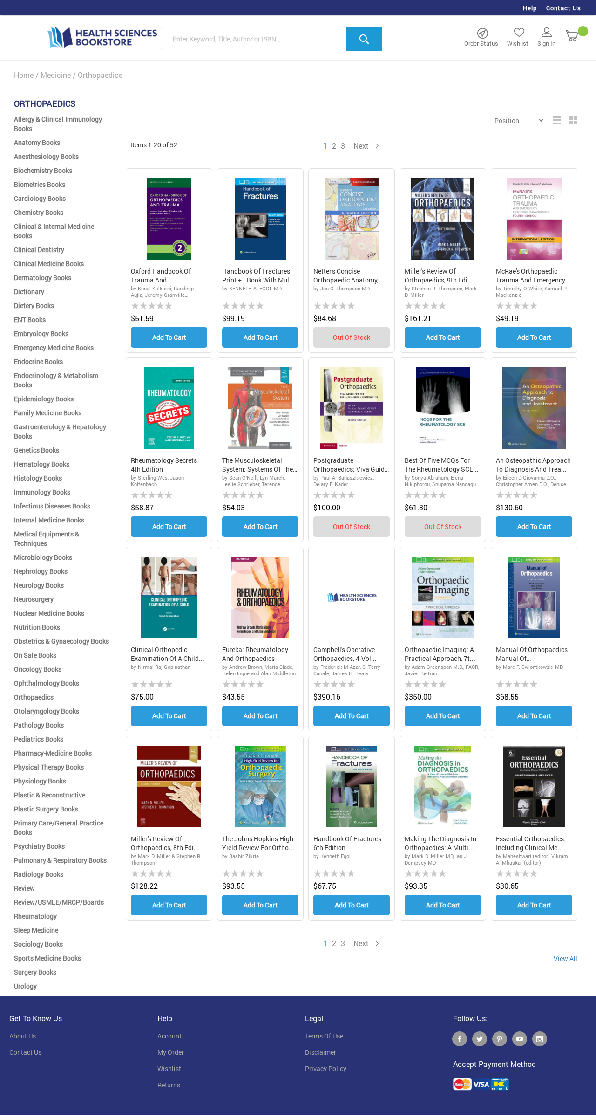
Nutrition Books (37, 627)
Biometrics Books (39, 184)
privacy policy (325, 1069)
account (169, 1036)
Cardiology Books (40, 198)
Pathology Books (39, 725)
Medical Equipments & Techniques (46, 538)
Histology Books (38, 478)
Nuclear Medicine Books (49, 613)
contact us (25, 1052)
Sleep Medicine (36, 930)
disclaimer (320, 1052)
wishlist (169, 1069)
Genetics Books (36, 450)
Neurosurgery (34, 599)
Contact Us (563, 8)
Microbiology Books (43, 557)
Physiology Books (40, 780)
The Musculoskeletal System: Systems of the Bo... (257, 465)
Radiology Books (38, 874)
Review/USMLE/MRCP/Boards (59, 902)
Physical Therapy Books (49, 767)
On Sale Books (35, 655)
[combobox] (271, 39)
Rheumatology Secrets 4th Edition (164, 465)
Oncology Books (37, 669)
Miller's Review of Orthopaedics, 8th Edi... (165, 843)
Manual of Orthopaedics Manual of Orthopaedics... (532, 654)
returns (168, 1085)
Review (24, 888)
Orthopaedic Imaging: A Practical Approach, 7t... (440, 654)
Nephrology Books (41, 571)
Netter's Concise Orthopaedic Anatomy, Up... (346, 276)
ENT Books (30, 319)
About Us (22, 1036)
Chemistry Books (38, 212)
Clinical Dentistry (39, 249)
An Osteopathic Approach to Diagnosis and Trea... (533, 465)
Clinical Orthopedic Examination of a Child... (167, 654)
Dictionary (29, 291)
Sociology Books (38, 944)
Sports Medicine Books (47, 958)
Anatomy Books (37, 142)
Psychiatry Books (39, 846)
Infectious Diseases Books (52, 506)
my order (170, 1052)
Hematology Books (41, 464)
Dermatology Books (42, 277)
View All (565, 958)
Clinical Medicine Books (49, 263)
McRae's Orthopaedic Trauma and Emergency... (533, 276)
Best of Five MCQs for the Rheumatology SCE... (442, 465)
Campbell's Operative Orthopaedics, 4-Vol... (345, 654)
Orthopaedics (34, 697)
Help (530, 8)
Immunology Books (42, 492)
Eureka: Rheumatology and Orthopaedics (255, 654)
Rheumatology (35, 916)
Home (24, 75)
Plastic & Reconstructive (49, 794)
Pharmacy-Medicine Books (53, 753)
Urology (25, 986)
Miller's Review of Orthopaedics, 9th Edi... (439, 276)
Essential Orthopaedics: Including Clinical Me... (531, 843)
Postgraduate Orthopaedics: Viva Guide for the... (350, 465)
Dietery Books (34, 305)
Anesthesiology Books (46, 156)
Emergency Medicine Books (54, 347)
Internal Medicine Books (49, 519)
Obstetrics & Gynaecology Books (61, 641)
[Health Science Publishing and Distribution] (102, 36)
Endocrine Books (38, 361)
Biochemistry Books (43, 170)
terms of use (324, 1036)
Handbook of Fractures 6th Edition (347, 843)
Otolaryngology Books (46, 711)
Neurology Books (39, 585)
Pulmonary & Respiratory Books (60, 860)
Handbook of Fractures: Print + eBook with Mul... (258, 276)
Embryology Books (41, 333)
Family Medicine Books (47, 412)
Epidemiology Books (44, 398)
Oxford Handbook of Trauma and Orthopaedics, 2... (161, 276)
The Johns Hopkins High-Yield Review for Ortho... (258, 843)
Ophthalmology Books (46, 683)
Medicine (56, 75)
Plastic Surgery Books (46, 808)
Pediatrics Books (38, 739)
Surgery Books (35, 972)
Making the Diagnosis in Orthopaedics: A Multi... (440, 843)
